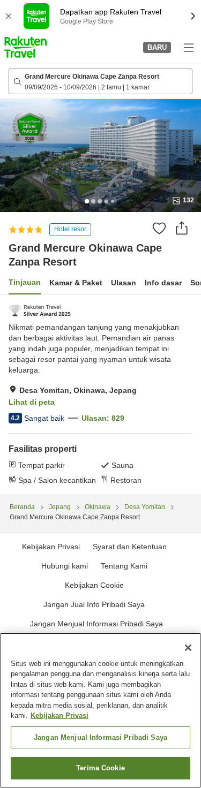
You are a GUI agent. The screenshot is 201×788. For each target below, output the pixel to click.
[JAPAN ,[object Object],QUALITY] (40, 310)
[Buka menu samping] (188, 47)
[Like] (159, 228)
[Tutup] (188, 648)
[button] (25, 47)
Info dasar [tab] (163, 282)
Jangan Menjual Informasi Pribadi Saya (96, 623)
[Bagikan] (181, 228)
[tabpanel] (100, 394)
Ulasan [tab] (123, 282)
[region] (100, 710)
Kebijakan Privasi (59, 715)
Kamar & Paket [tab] (75, 282)
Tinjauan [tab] (25, 282)
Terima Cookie (100, 768)
